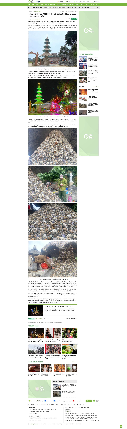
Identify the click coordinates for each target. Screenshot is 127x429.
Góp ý (49, 424)
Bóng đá (47, 4)
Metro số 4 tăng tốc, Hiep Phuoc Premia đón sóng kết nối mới (93, 72)
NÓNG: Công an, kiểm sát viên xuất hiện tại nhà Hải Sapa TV (68, 392)
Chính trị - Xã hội (47, 7)
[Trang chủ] (30, 7)
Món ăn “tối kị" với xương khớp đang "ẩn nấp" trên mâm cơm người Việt (69, 357)
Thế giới (87, 4)
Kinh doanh (52, 4)
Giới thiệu (43, 424)
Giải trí (58, 4)
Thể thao (93, 4)
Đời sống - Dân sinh (66, 7)
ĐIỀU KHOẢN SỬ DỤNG (69, 424)
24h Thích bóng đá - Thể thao (68, 4)
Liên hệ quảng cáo (34, 424)
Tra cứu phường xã (57, 7)
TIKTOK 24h (68, 400)
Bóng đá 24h (58, 400)
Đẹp (69, 404)
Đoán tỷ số (69, 1)
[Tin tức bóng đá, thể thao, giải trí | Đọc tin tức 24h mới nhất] (31, 1)
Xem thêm (74, 361)
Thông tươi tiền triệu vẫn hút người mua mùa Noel (68, 340)
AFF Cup (41, 4)
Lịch (77, 1)
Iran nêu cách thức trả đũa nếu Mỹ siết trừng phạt (92, 97)
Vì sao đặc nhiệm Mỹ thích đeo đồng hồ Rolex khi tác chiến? (93, 104)
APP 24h (32, 400)
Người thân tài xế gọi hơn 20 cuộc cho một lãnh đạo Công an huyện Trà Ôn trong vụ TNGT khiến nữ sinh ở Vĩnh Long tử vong (69, 386)
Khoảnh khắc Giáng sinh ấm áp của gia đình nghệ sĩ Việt (52, 340)
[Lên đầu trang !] (124, 426)
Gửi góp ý (40, 318)
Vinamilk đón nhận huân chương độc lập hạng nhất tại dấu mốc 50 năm (93, 65)
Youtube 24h (77, 400)
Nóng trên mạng (85, 7)
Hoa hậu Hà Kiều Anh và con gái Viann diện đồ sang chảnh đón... (46, 374)
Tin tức (36, 4)
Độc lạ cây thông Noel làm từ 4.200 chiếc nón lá (59, 307)
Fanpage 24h (49, 400)
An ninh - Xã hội (50, 404)
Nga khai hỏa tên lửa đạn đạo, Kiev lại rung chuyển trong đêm (93, 111)
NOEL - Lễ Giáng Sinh (36, 19)
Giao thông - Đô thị (76, 7)
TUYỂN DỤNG (79, 424)
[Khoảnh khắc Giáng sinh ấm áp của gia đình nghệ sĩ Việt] (53, 333)
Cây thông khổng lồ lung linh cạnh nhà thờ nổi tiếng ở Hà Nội (35, 340)
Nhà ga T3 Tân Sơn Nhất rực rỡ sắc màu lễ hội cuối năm (59, 374)
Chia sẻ (75, 18)
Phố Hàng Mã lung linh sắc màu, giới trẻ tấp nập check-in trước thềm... (52, 357)
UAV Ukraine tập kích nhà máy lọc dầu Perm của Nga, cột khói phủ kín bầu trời (93, 91)
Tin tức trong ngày (37, 7)
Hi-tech (82, 4)
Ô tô (97, 4)
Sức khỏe (77, 4)
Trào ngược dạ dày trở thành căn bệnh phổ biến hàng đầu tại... (71, 374)
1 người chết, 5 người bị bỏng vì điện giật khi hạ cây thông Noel (35, 356)
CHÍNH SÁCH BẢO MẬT (57, 424)
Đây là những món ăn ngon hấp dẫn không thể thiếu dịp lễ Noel (34, 374)
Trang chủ (30, 11)
